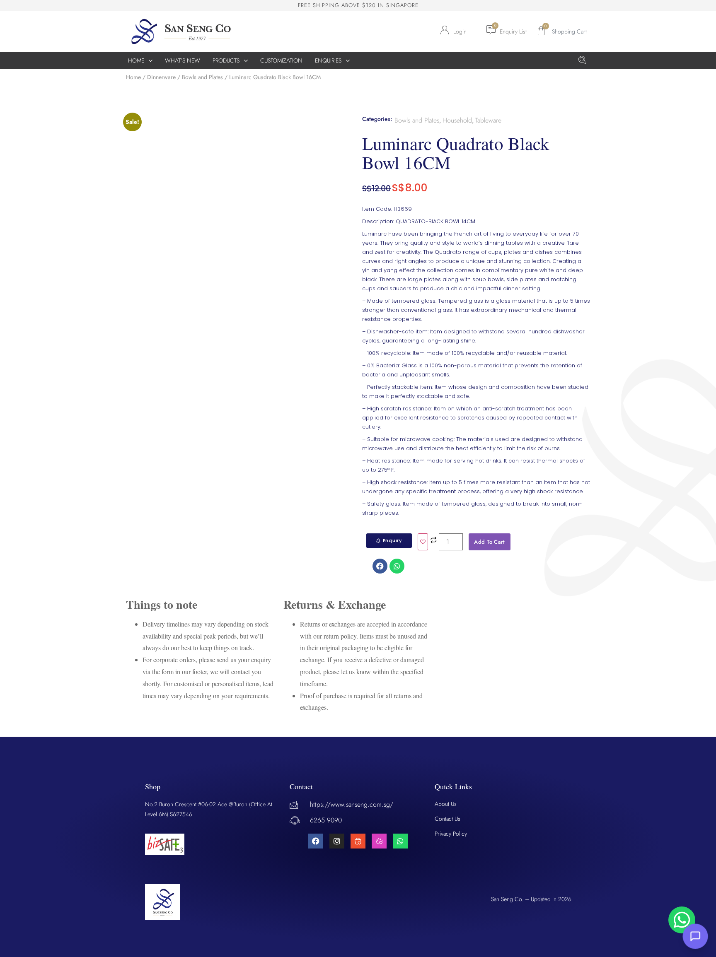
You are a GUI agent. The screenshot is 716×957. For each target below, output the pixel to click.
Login (460, 31)
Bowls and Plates (202, 77)
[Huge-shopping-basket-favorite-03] (379, 841)
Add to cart (489, 542)
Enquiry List (513, 31)
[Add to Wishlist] (423, 541)
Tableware (488, 120)
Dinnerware (161, 77)
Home (133, 77)
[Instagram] (336, 841)
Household (457, 120)
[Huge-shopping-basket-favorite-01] (358, 841)
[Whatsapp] (400, 841)
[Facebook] (315, 841)
